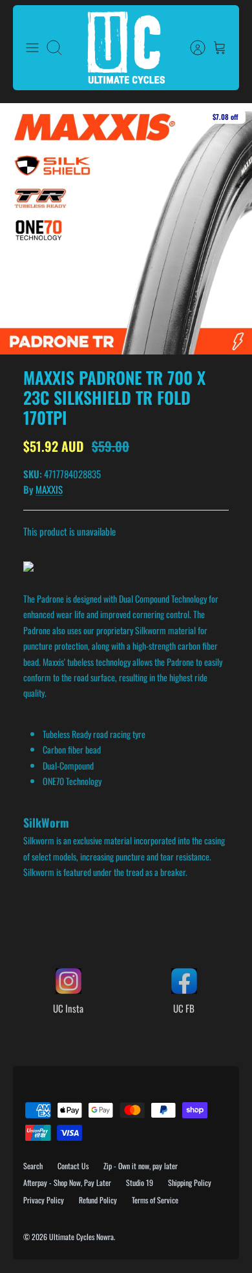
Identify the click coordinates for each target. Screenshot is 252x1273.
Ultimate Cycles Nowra (81, 1236)
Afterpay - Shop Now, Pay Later (67, 1182)
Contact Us (73, 1165)
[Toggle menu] (32, 48)
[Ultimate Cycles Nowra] (126, 48)
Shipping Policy (189, 1182)
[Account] (191, 48)
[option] (126, 229)
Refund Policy (98, 1199)
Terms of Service (155, 1199)
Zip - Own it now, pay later (140, 1165)
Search (33, 1165)
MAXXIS (49, 489)
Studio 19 (139, 1182)
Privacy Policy (43, 1199)
